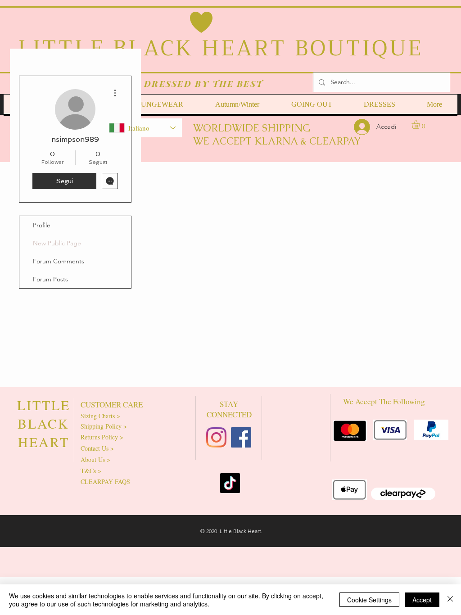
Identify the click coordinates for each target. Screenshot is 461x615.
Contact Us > (97, 448)
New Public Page (57, 243)
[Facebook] (241, 437)
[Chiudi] (450, 600)
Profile (41, 225)
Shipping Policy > (104, 426)
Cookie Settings (369, 599)
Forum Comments (58, 261)
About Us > (95, 459)
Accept (422, 599)
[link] (420, 124)
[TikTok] (230, 483)
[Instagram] (216, 437)
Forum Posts (50, 279)
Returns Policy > (102, 437)
